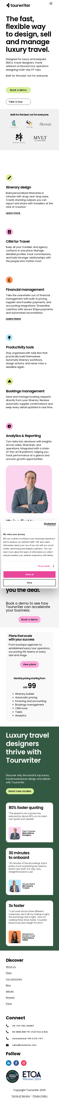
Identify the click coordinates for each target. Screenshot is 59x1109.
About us (11, 966)
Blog (8, 985)
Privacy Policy (40, 1096)
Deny (29, 582)
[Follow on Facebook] (16, 1063)
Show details (44, 566)
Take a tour (16, 101)
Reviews (10, 997)
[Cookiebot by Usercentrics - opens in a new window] (44, 524)
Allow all (29, 574)
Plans (9, 972)
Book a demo (18, 90)
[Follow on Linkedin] (8, 1063)
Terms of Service (21, 1096)
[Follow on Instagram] (23, 1063)
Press (9, 1003)
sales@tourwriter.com (24, 1045)
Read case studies (20, 791)
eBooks (10, 991)
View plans (29, 664)
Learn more (13, 213)
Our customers (14, 979)
